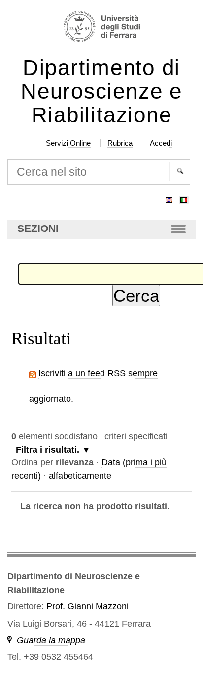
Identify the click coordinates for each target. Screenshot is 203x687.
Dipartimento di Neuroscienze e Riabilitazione (101, 91)
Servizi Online (68, 143)
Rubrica (120, 143)
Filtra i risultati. (47, 450)
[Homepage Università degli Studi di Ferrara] (101, 28)
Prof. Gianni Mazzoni (87, 606)
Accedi (161, 143)
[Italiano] (183, 198)
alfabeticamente (80, 476)
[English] (169, 198)
